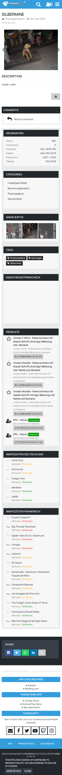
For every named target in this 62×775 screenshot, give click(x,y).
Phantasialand (15, 193)
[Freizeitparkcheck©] (19, 3)
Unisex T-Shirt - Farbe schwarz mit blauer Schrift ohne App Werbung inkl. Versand (33, 341)
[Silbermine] (14, 231)
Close (27, 770)
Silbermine (15, 263)
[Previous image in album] (3, 49)
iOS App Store (32, 700)
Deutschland (15, 198)
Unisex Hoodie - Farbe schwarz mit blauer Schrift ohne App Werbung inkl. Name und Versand (33, 366)
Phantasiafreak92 (15, 18)
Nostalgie (37, 257)
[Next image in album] (58, 49)
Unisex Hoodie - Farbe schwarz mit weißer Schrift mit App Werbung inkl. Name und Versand (34, 395)
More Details (14, 770)
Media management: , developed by (31, 755)
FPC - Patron (20, 420)
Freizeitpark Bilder (17, 183)
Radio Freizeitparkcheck (23, 277)
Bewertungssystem (18, 188)
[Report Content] (55, 96)
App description (32, 707)
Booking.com (32, 688)
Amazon (32, 685)
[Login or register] (49, 4)
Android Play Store (32, 704)
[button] (57, 4)
